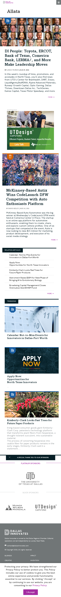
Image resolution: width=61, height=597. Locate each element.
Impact (33, 556)
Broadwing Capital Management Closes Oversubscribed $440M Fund (27, 286)
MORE (50, 97)
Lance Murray (12, 70)
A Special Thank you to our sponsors (33, 458)
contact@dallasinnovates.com (18, 546)
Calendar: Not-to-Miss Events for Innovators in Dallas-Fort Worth (24, 256)
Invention (34, 560)
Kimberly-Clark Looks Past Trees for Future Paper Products (26, 271)
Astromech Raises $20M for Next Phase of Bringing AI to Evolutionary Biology (28, 279)
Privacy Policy (40, 585)
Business (8, 556)
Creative (8, 560)
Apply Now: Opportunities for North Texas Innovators (29, 263)
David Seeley (13, 208)
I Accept (30, 592)
